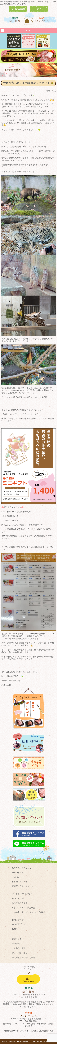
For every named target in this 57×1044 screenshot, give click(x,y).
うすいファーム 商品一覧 (23, 908)
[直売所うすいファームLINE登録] (29, 848)
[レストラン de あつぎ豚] (14, 47)
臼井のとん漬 (18, 872)
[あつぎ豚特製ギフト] (43, 47)
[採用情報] (28, 754)
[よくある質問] (18, 11)
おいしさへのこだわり (21, 898)
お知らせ (16, 929)
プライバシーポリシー (21, 953)
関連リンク (17, 939)
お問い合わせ (18, 920)
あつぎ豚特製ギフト (20, 903)
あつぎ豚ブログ (18, 924)
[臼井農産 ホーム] (28, 20)
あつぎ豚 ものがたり (21, 868)
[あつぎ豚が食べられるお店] (28, 787)
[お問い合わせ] (29, 828)
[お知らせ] (39, 11)
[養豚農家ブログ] (28, 770)
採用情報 (16, 943)
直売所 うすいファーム (22, 886)
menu (28, 31)
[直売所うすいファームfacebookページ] (29, 838)
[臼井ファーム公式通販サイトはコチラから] (28, 61)
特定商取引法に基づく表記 (23, 957)
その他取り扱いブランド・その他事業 (28, 912)
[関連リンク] (29, 802)
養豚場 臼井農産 (19, 881)
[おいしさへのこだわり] (28, 47)
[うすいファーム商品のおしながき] (28, 731)
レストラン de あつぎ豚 (22, 894)
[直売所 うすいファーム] (42, 19)
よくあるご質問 (18, 948)
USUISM (15, 877)
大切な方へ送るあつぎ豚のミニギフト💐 (28, 82)
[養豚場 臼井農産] (15, 19)
